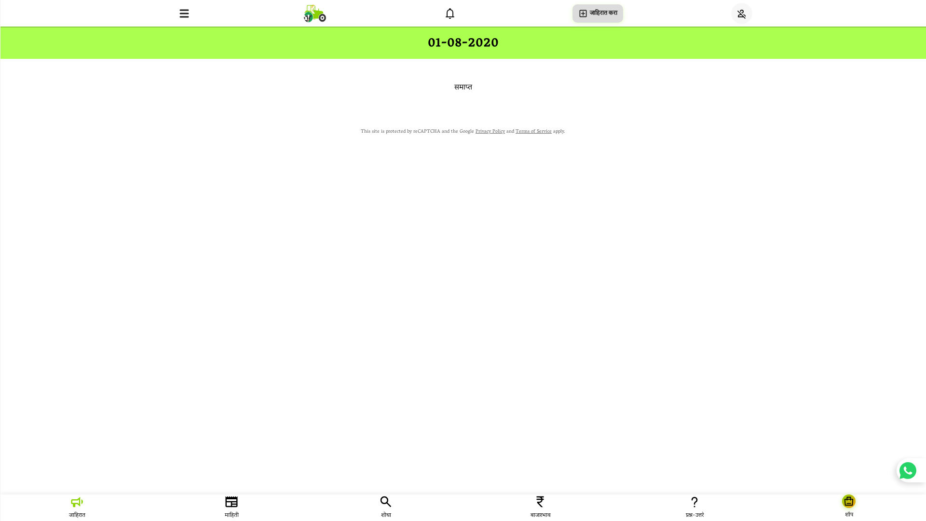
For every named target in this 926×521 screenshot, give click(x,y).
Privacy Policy (490, 132)
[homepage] (315, 13)
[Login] (741, 13)
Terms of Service (534, 132)
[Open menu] (184, 13)
